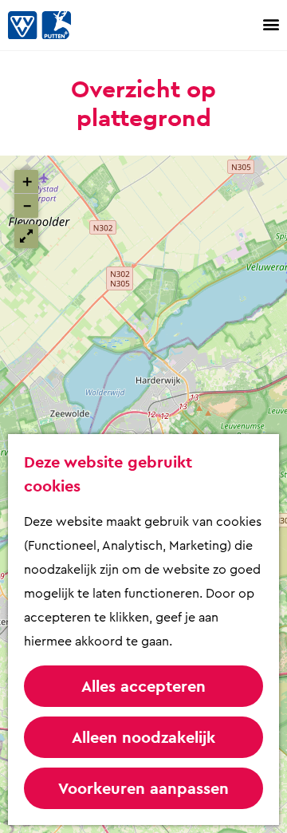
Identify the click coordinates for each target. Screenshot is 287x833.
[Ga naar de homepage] (56, 25)
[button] (26, 182)
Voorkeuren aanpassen (143, 788)
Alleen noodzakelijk (143, 737)
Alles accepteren (143, 686)
